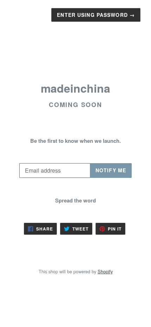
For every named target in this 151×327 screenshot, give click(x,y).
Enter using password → (96, 14)
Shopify (105, 271)
